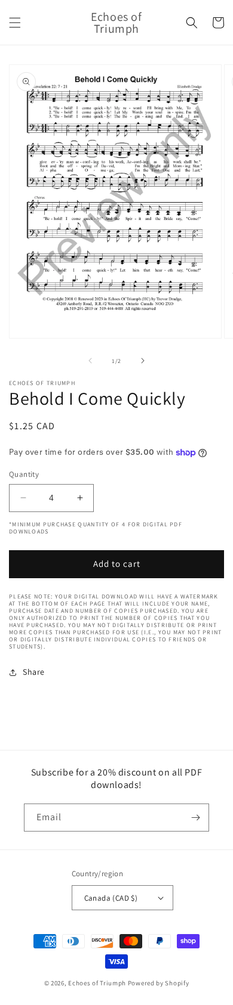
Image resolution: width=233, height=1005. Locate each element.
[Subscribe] (195, 818)
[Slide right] (143, 361)
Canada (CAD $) (111, 898)
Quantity (24, 474)
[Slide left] (90, 361)
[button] (15, 23)
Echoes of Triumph (97, 983)
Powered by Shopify (158, 983)
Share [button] (34, 671)
